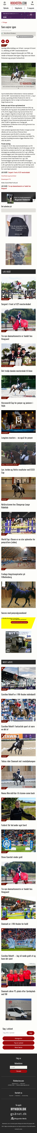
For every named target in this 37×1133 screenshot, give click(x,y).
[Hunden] (18, 1109)
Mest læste (18, 1047)
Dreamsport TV (6, 179)
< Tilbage (4, 22)
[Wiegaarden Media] (18, 1118)
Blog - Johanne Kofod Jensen (9, 464)
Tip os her (11, 1095)
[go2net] (18, 1114)
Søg (30, 1033)
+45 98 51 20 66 (11, 1085)
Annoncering (25, 1095)
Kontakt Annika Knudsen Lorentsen (19, 622)
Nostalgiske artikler (7, 366)
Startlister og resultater (8, 176)
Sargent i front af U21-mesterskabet (19, 172)
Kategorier (18, 1038)
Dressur (4, 398)
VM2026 (4, 689)
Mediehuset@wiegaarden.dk (22, 1085)
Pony (3, 45)
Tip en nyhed (18, 1043)
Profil (3, 788)
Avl (3, 569)
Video (3, 534)
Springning (5, 299)
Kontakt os (17, 1095)
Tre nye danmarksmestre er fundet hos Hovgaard (16, 187)
